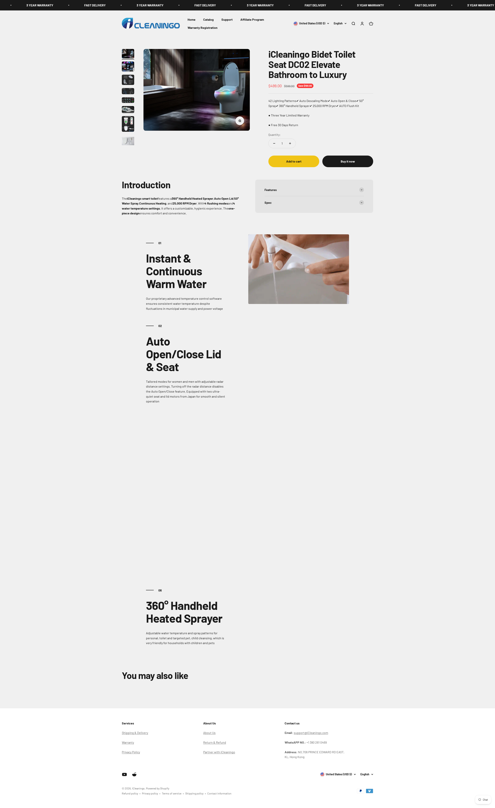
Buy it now (348, 161)
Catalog (208, 19)
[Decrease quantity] (274, 143)
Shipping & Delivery (135, 732)
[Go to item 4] (128, 91)
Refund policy (130, 793)
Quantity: (274, 134)
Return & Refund (214, 742)
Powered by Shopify (157, 788)
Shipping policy (194, 793)
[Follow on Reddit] (134, 774)
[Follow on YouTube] (124, 774)
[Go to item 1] (128, 54)
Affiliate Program (252, 19)
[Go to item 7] (128, 124)
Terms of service (171, 793)
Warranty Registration (203, 27)
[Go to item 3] (128, 80)
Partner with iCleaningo (219, 752)
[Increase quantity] (290, 143)
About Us (209, 732)
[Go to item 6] (128, 110)
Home (191, 19)
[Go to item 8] (128, 141)
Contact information (219, 793)
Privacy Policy (131, 752)
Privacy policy (150, 793)
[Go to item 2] (128, 67)
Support (227, 19)
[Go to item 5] (128, 100)
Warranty (128, 742)
